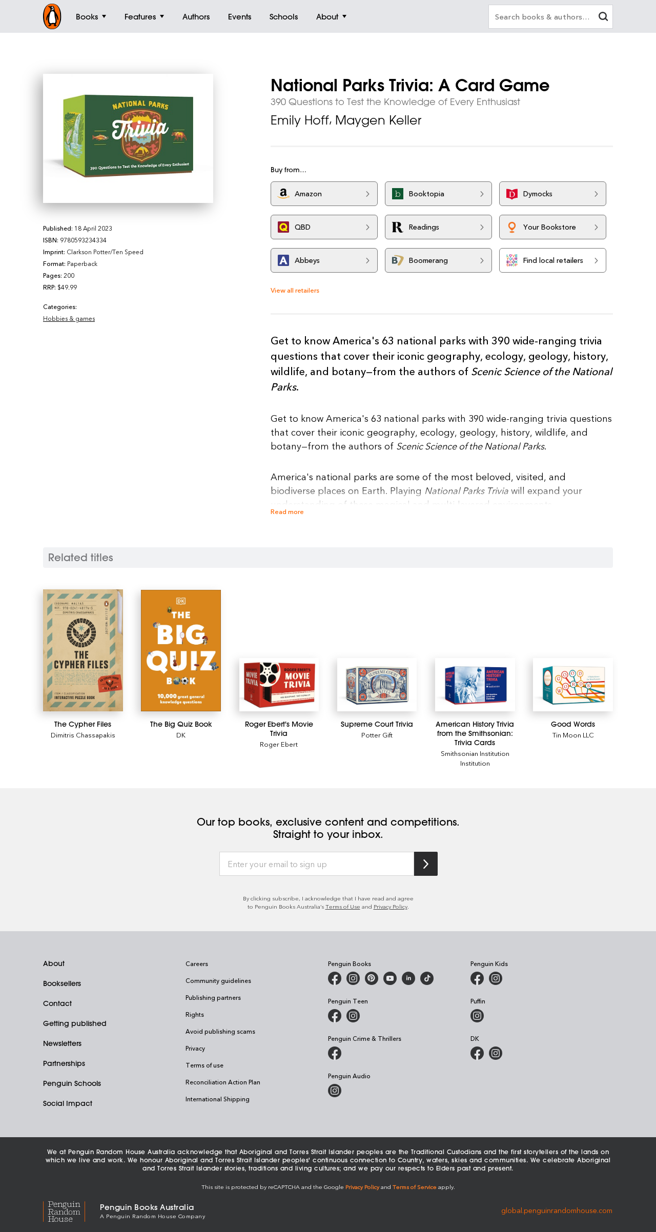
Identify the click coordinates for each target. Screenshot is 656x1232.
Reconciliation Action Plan (223, 1081)
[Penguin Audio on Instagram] (334, 1090)
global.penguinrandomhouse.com (556, 1210)
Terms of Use (342, 906)
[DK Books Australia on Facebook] (477, 1053)
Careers (197, 963)
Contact (57, 1003)
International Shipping (218, 1098)
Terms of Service (415, 1186)
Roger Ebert (279, 744)
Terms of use (204, 1065)
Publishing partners (213, 997)
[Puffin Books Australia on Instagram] (477, 1015)
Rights (195, 1014)
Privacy (195, 1048)
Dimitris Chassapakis (83, 735)
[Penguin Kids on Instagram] (495, 978)
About (54, 963)
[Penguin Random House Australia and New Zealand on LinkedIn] (408, 978)
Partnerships (64, 1063)
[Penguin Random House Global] (71, 1210)
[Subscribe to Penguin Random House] (426, 864)
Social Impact (67, 1103)
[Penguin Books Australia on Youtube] (390, 978)
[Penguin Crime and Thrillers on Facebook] (334, 1053)
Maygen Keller (378, 120)
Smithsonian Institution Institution (475, 758)
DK (181, 735)
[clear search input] (603, 18)
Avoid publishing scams (220, 1031)
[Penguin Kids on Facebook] (477, 978)
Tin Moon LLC (573, 735)
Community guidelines (218, 980)
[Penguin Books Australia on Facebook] (334, 978)
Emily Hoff (300, 120)
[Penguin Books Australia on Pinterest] (371, 978)
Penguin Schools (72, 1083)
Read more (287, 511)
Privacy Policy (390, 906)
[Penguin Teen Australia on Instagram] (353, 1015)
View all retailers (295, 290)
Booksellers (62, 983)
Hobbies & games (69, 318)
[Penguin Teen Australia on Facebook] (334, 1015)
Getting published (75, 1023)
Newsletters (62, 1043)
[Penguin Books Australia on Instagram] (353, 978)
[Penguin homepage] (52, 16)
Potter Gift (377, 735)
